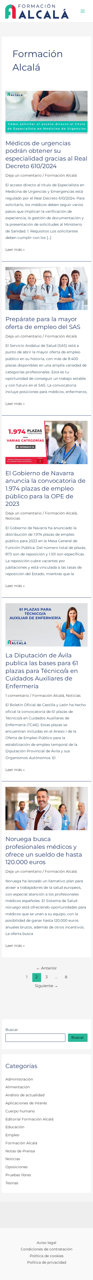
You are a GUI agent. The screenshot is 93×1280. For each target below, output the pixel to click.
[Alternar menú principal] (83, 11)
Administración (19, 1079)
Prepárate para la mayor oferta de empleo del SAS (42, 323)
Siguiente (46, 985)
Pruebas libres (18, 1175)
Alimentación (17, 1087)
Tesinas (11, 1183)
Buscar (11, 1030)
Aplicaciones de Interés (26, 1103)
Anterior (46, 968)
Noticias (12, 518)
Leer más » (15, 250)
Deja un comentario (23, 175)
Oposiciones (16, 1167)
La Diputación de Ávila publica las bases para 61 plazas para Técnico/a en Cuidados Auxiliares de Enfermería (41, 671)
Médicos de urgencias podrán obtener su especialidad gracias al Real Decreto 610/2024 (46, 155)
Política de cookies (47, 1256)
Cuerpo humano (20, 1111)
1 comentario (17, 695)
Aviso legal (46, 1243)
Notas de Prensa (20, 1151)
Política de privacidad (46, 1262)
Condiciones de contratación (46, 1249)
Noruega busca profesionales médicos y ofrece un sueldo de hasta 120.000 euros (43, 850)
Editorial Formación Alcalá (29, 1119)
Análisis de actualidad (24, 1095)
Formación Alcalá (61, 175)
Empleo (12, 1135)
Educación (14, 1127)
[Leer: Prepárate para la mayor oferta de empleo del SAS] (46, 288)
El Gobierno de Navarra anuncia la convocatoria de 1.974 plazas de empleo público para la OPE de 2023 (45, 489)
